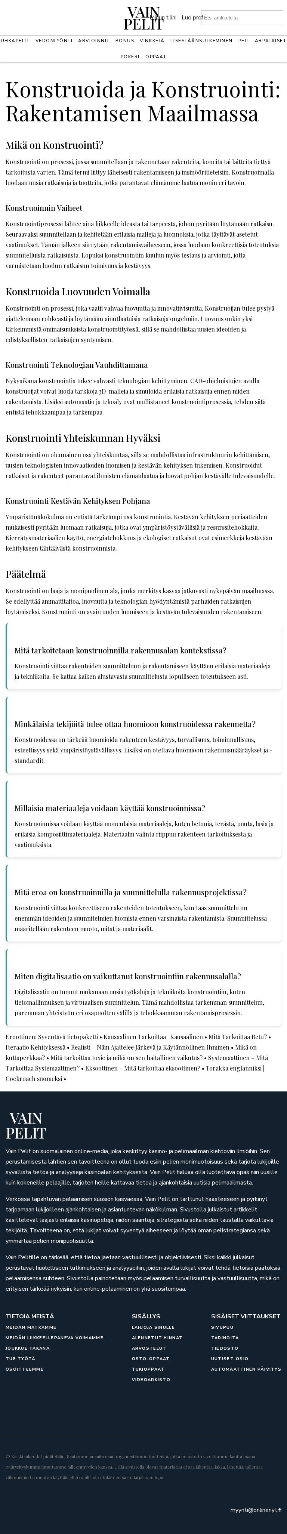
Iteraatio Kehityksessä (35, 1047)
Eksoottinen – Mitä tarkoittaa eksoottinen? (142, 1068)
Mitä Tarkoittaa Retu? (238, 1037)
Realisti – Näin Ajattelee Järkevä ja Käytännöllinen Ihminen (150, 1047)
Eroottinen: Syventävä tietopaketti (52, 1037)
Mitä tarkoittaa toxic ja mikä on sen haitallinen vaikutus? (126, 1058)
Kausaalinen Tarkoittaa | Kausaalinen (153, 1037)
